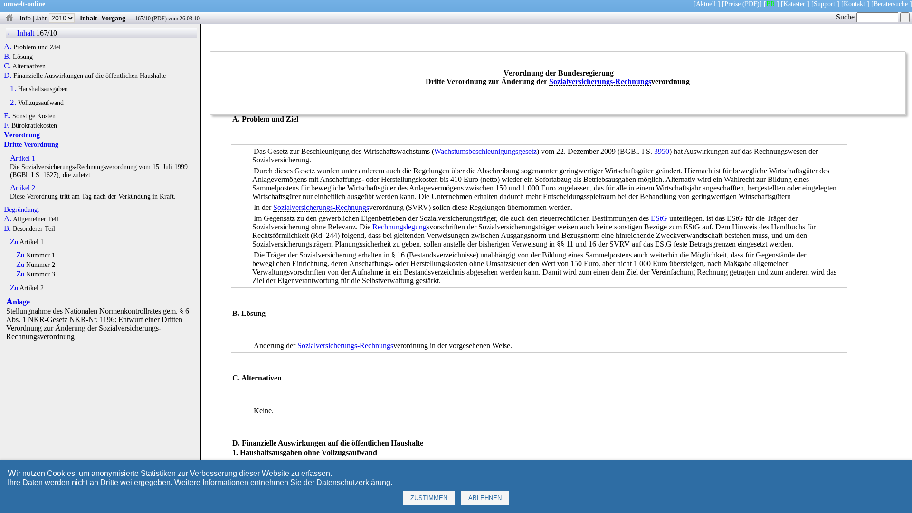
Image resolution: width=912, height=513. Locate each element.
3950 (661, 151)
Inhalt (88, 18)
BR (770, 4)
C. (7, 66)
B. (7, 56)
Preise (732, 4)
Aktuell (706, 4)
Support (824, 4)
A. (7, 47)
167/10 (143, 18)
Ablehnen (485, 498)
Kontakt (854, 4)
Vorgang (113, 18)
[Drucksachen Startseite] (9, 18)
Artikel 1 (22, 158)
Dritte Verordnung (31, 144)
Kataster (794, 4)
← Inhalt (20, 33)
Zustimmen (428, 498)
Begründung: (21, 209)
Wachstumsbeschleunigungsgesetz (485, 151)
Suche (846, 17)
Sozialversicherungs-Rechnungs (600, 81)
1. (13, 89)
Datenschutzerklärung (353, 482)
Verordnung (22, 135)
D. (7, 75)
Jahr (42, 18)
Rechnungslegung (399, 227)
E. (7, 116)
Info (25, 18)
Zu (14, 242)
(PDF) (751, 4)
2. (13, 102)
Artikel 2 (22, 187)
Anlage (18, 302)
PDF (159, 18)
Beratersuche (891, 4)
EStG (659, 218)
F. (7, 125)
